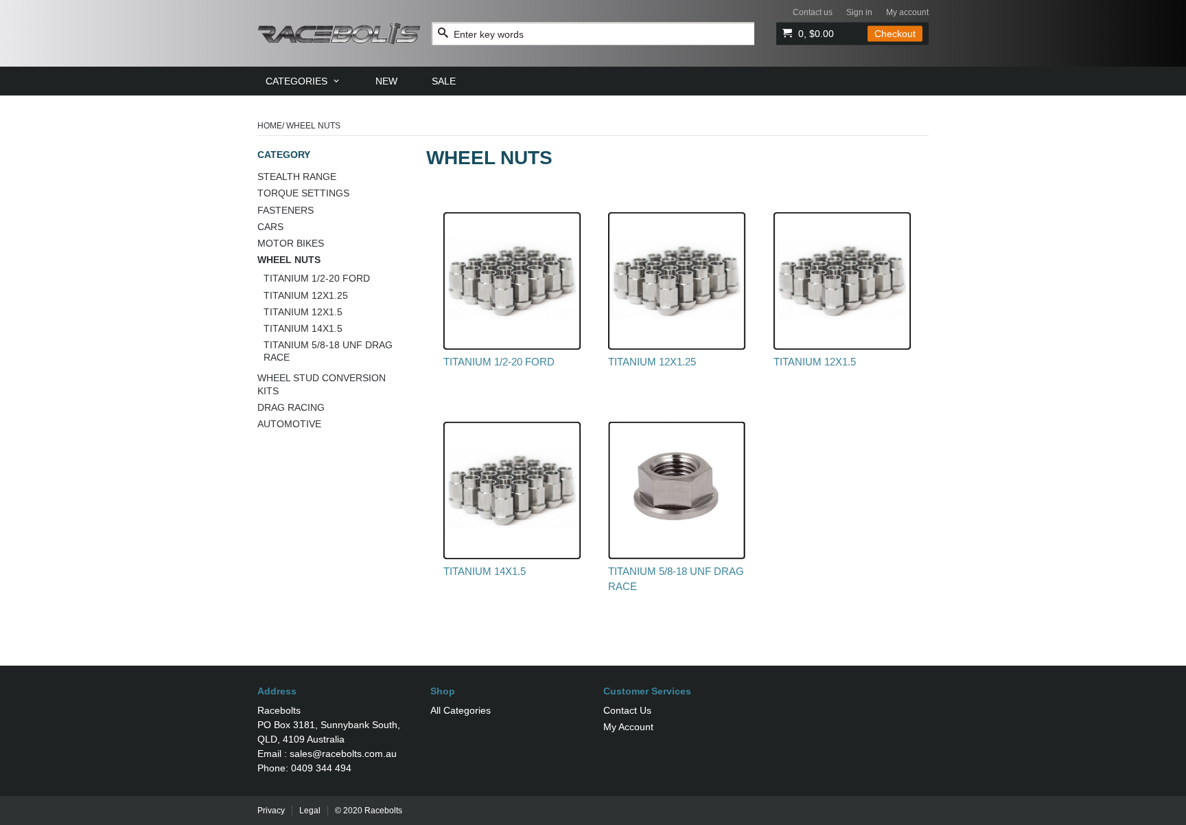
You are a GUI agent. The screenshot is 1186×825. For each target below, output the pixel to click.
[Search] (443, 33)
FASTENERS (285, 210)
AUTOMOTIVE (289, 423)
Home (269, 126)
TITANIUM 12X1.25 (306, 295)
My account (907, 12)
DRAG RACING (291, 407)
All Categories (460, 710)
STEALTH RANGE (296, 176)
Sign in (859, 12)
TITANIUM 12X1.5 (303, 311)
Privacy (271, 810)
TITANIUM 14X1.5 (303, 328)
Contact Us (627, 710)
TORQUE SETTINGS (303, 193)
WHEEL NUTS (289, 259)
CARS (270, 226)
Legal (310, 810)
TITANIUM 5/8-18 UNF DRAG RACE (328, 351)
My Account (628, 726)
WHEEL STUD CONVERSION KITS (321, 384)
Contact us (813, 12)
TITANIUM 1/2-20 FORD (317, 278)
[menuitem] (303, 81)
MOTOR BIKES (290, 243)
